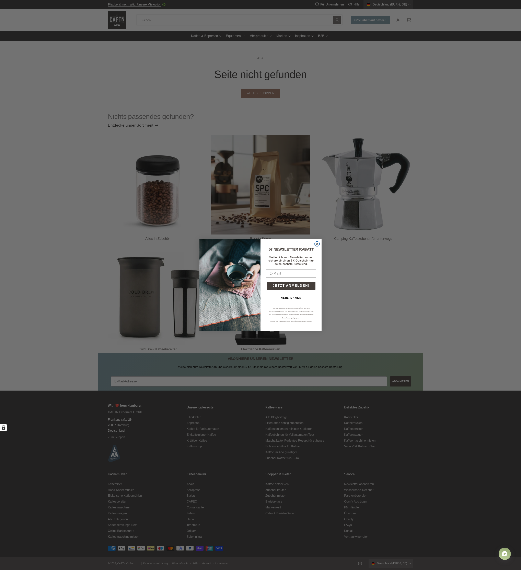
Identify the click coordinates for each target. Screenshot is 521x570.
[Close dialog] (317, 243)
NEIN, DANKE (291, 297)
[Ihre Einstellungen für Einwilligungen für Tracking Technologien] (3, 427)
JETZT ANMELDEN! (291, 285)
